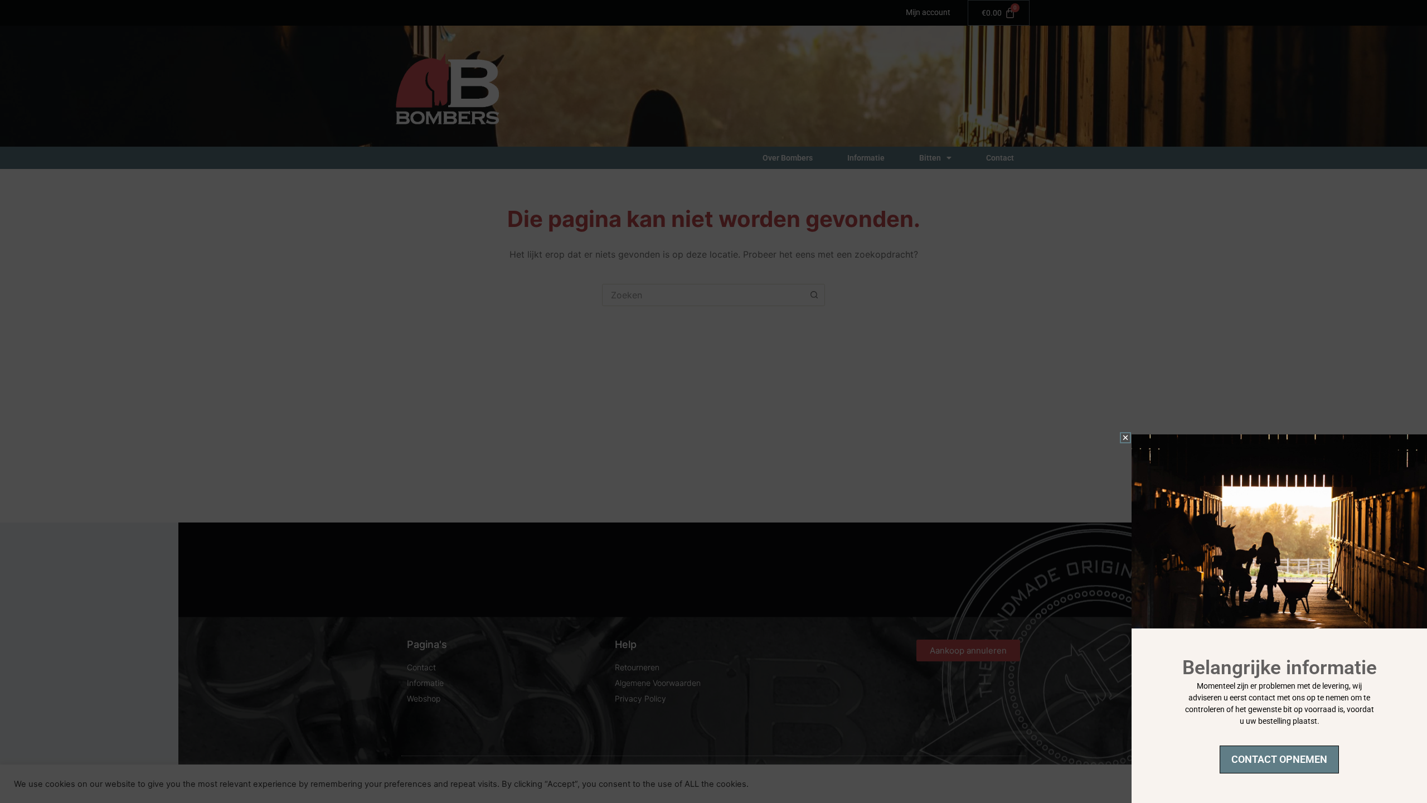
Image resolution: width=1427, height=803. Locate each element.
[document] (713, 401)
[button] (1125, 437)
